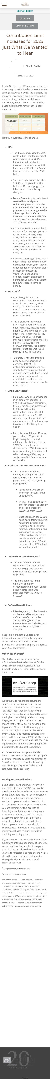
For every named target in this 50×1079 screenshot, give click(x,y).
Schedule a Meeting (25, 25)
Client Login (25, 18)
